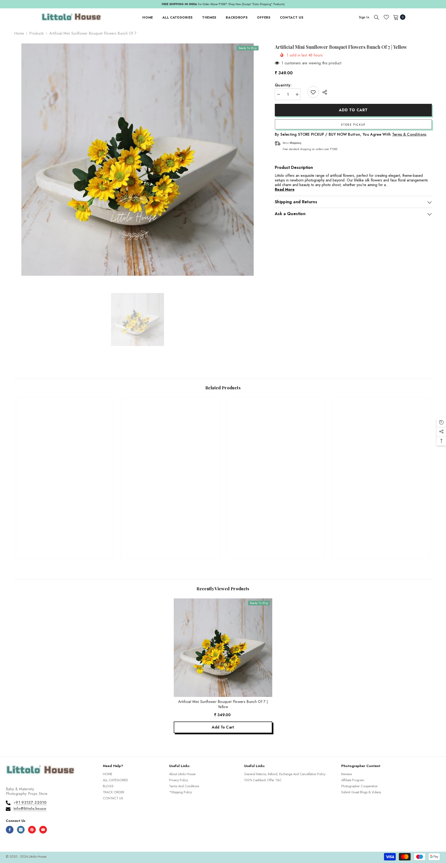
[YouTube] (43, 829)
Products (36, 33)
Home (19, 33)
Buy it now (353, 124)
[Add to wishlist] (313, 92)
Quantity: (283, 85)
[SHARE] (323, 92)
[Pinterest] (32, 829)
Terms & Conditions (409, 134)
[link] (65, 538)
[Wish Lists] (386, 17)
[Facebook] (9, 829)
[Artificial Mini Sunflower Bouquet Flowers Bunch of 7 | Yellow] (223, 647)
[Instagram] (21, 829)
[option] (223, 4)
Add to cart (353, 110)
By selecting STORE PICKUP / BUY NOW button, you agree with (350, 134)
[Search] (377, 17)
